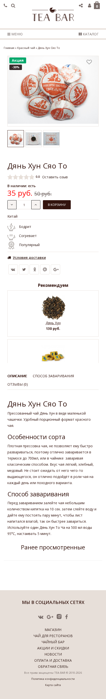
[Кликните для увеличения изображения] (53, 91)
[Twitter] (23, 269)
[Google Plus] (55, 269)
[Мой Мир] (45, 269)
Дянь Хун (53, 323)
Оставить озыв (55, 176)
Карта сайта (53, 685)
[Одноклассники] (34, 269)
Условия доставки (29, 257)
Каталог (90, 34)
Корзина (97, 6)
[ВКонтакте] (13, 269)
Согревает (28, 235)
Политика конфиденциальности (53, 679)
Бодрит (25, 226)
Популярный (29, 244)
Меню (16, 34)
